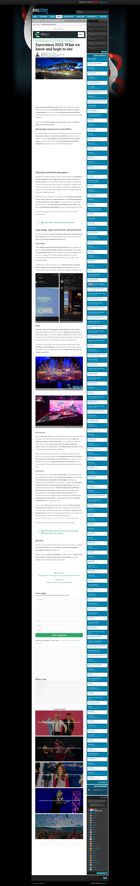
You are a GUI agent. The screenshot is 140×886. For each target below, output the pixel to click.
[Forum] (52, 16)
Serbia (93, 841)
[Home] (35, 16)
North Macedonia (96, 848)
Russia (93, 818)
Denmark (94, 860)
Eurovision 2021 (58, 877)
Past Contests (67, 877)
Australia (94, 813)
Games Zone (81, 877)
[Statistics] (103, 16)
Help (87, 877)
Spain (93, 843)
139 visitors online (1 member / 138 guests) (50, 2)
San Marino (94, 869)
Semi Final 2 (102, 805)
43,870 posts (64, 2)
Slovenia (94, 850)
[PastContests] (92, 16)
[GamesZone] (80, 16)
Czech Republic (95, 846)
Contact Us (92, 877)
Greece (94, 832)
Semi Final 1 (95, 805)
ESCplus (96, 51)
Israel (93, 865)
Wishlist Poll (101, 804)
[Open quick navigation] (85, 24)
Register (107, 2)
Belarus (94, 857)
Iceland (94, 827)
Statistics (74, 877)
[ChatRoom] (43, 16)
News (46, 877)
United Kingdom (95, 862)
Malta (93, 836)
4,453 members (35, 2)
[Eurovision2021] (68, 16)
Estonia (94, 855)
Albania (94, 853)
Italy (93, 820)
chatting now (72, 2)
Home (34, 877)
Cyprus (93, 839)
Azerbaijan (94, 825)
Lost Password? (102, 1)
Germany (94, 867)
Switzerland (94, 815)
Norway (94, 829)
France (93, 834)
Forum (51, 877)
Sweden (94, 822)
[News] (59, 16)
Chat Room (40, 877)
